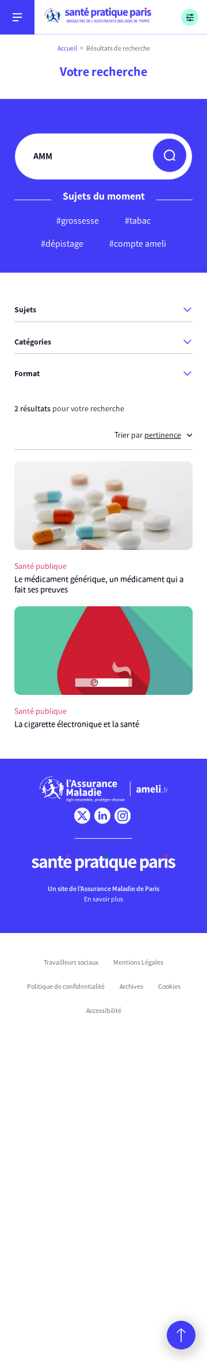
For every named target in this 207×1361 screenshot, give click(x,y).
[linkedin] (102, 816)
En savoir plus (103, 899)
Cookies (169, 986)
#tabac (138, 220)
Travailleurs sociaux (71, 962)
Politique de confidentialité (66, 986)
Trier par (147, 435)
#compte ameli (137, 243)
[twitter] (82, 816)
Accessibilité (103, 1011)
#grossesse (77, 220)
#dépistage (62, 243)
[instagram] (122, 816)
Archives (131, 986)
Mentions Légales (138, 962)
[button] (169, 155)
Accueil (67, 48)
